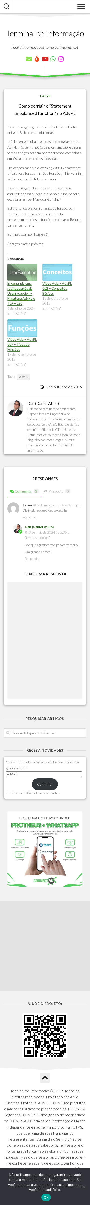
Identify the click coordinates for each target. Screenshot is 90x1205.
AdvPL (23, 377)
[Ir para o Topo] (45, 1078)
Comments (26, 491)
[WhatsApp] (53, 59)
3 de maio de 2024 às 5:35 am (50, 532)
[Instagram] (61, 59)
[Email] (29, 59)
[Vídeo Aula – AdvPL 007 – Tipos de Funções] (23, 328)
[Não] (83, 1186)
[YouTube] (45, 59)
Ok (46, 1197)
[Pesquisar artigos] (6, 6)
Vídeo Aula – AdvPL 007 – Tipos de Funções (22, 344)
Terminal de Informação (45, 33)
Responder (29, 517)
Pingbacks (59, 491)
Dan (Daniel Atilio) (39, 527)
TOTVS (45, 96)
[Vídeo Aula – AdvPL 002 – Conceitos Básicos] (57, 272)
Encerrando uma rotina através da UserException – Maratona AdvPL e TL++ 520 (21, 293)
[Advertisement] (45, 946)
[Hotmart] (37, 59)
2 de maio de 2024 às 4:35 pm (59, 505)
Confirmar (45, 784)
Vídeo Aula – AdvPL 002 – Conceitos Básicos (57, 288)
